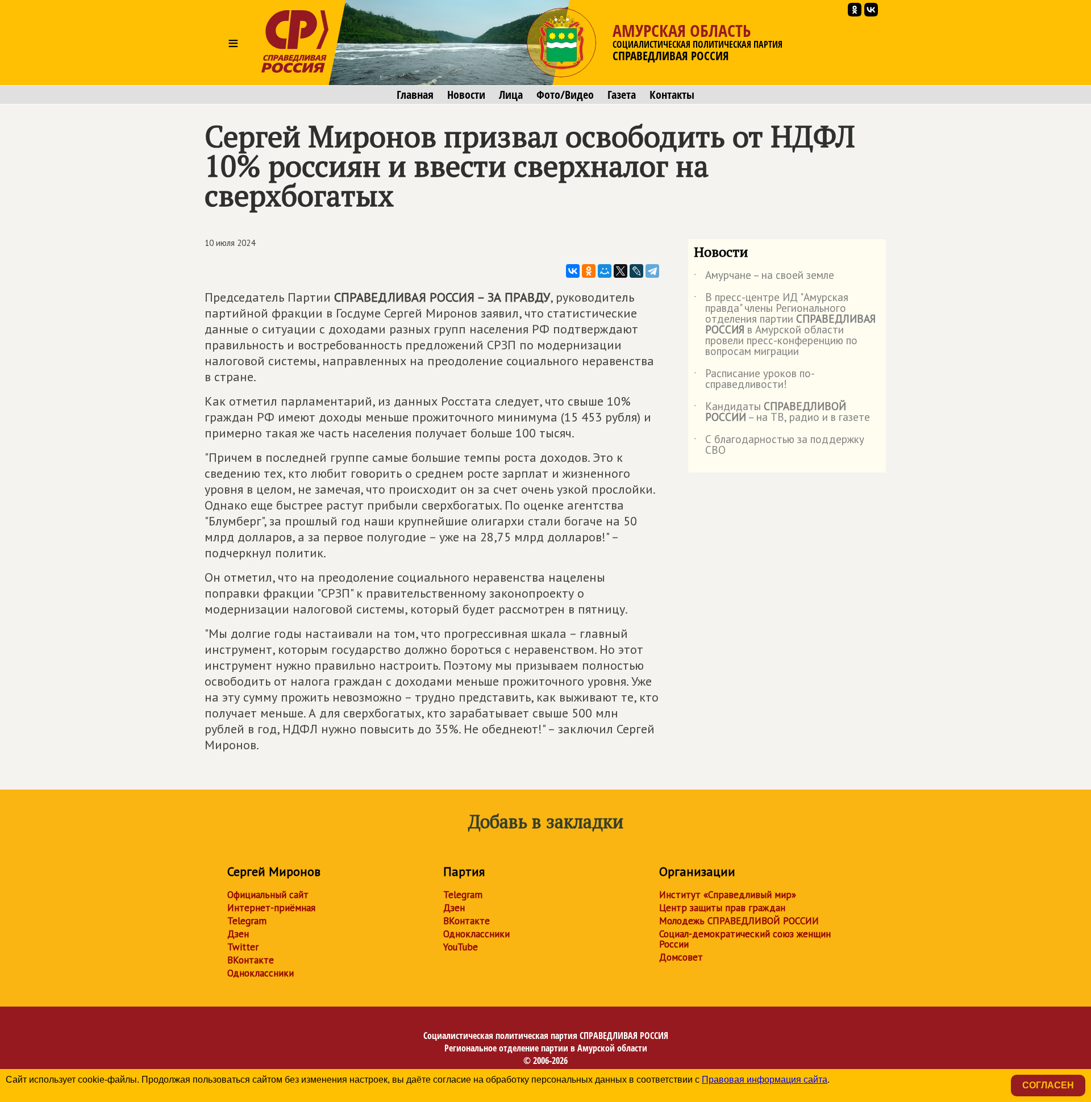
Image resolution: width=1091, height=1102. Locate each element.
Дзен (238, 934)
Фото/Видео (565, 95)
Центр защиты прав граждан (722, 908)
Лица (511, 95)
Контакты (671, 95)
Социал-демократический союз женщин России (745, 939)
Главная (415, 95)
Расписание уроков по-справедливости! (754, 379)
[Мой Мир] (604, 271)
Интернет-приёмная (271, 908)
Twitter (243, 947)
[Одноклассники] (589, 271)
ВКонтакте (250, 960)
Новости (466, 95)
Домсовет (681, 957)
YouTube (460, 947)
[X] (620, 271)
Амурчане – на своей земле (764, 277)
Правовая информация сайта (764, 1079)
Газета (621, 95)
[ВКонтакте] (573, 271)
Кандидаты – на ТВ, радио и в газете (782, 412)
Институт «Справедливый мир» (727, 895)
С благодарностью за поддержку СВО (779, 445)
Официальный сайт (268, 895)
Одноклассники (260, 973)
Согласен (1048, 1085)
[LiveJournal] (636, 271)
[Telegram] (652, 271)
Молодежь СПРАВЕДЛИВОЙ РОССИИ (739, 921)
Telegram (246, 921)
